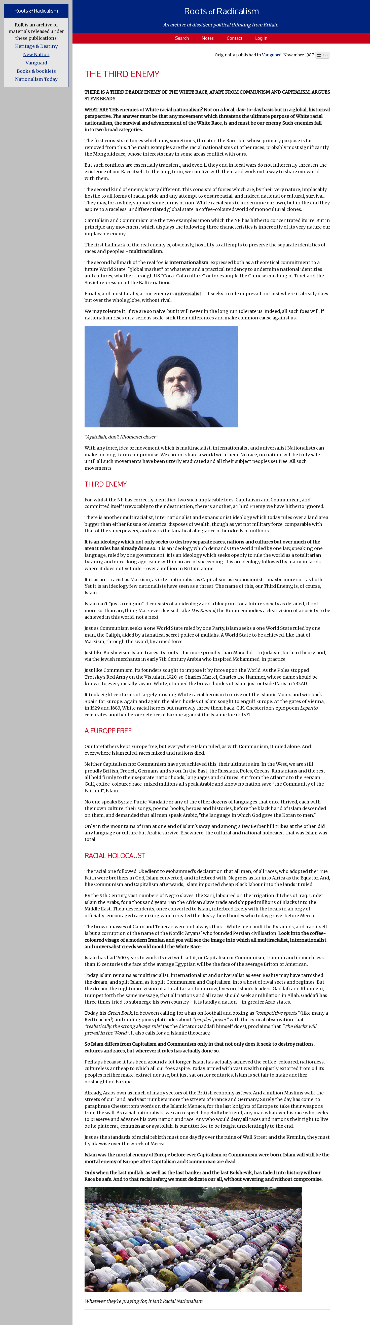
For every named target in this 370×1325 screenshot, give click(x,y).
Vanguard (36, 63)
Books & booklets (36, 71)
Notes (208, 38)
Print (324, 55)
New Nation (36, 54)
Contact (234, 38)
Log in (261, 38)
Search (182, 38)
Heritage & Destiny (36, 46)
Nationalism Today (36, 79)
